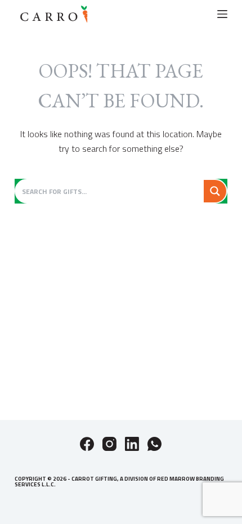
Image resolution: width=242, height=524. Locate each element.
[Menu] (222, 14)
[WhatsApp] (154, 444)
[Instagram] (109, 444)
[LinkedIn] (132, 444)
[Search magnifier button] (215, 191)
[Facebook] (87, 444)
